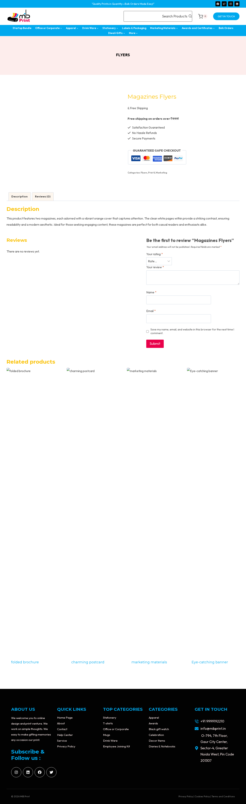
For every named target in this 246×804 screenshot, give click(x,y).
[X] (224, 3)
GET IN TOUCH (226, 16)
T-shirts (108, 723)
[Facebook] (217, 3)
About (61, 723)
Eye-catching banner (210, 662)
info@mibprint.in (213, 728)
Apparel (154, 717)
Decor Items (157, 740)
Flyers (123, 54)
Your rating (154, 254)
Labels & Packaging (134, 28)
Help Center (65, 735)
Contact (62, 729)
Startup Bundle (22, 28)
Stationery (109, 717)
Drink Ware (110, 740)
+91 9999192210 (212, 721)
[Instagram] (230, 3)
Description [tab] (19, 196)
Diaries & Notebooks (162, 746)
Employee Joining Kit (116, 746)
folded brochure (25, 662)
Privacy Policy (66, 746)
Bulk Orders (226, 28)
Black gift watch (159, 729)
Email (151, 311)
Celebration (156, 735)
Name (151, 292)
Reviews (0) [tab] (43, 196)
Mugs (106, 735)
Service (62, 740)
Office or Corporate (116, 729)
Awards (153, 723)
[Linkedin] (236, 3)
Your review (155, 267)
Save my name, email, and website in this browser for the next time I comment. (192, 331)
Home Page (65, 717)
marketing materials (149, 662)
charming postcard (87, 662)
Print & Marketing (157, 172)
